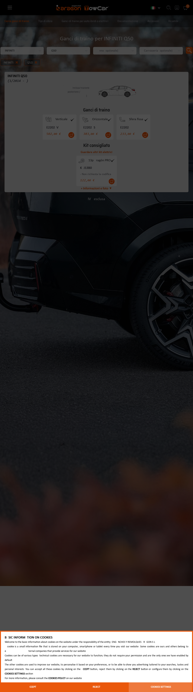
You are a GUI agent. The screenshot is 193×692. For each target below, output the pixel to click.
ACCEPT (32, 687)
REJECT (96, 687)
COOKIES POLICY (57, 678)
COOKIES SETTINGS (161, 687)
